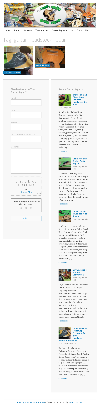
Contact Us (82, 30)
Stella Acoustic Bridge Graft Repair (80, 161)
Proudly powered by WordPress (31, 402)
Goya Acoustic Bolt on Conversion (79, 272)
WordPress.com (75, 402)
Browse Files (26, 192)
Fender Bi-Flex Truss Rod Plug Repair (80, 214)
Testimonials (41, 30)
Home (7, 30)
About (17, 30)
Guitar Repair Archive (62, 30)
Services (27, 30)
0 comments (63, 151)
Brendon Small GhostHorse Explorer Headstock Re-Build (80, 99)
